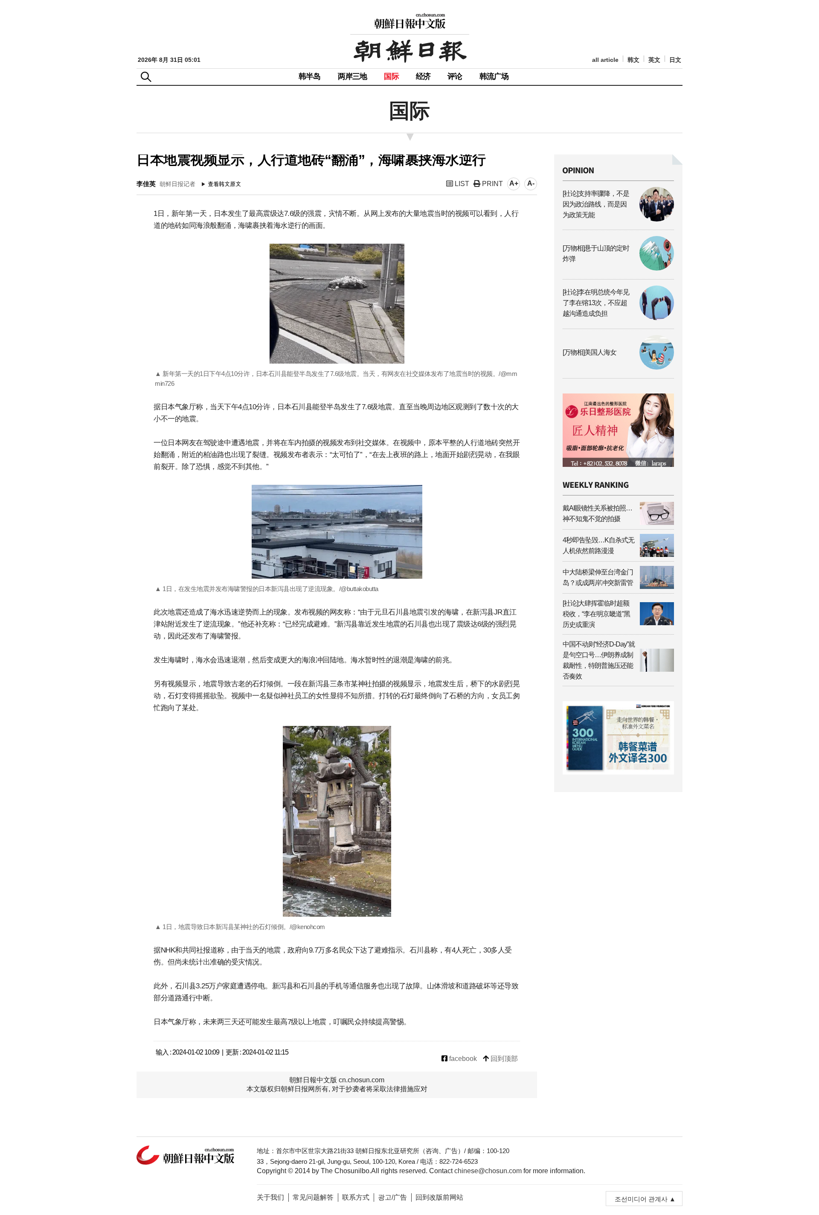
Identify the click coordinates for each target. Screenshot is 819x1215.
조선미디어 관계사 (641, 1199)
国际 (391, 76)
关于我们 (270, 1197)
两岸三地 (352, 76)
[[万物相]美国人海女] (618, 367)
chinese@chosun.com (488, 1170)
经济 (423, 76)
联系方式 (355, 1197)
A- (530, 183)
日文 (675, 60)
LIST (461, 183)
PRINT (491, 183)
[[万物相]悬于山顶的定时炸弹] (618, 268)
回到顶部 (503, 1058)
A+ (513, 183)
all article (605, 60)
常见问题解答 (313, 1197)
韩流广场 (494, 76)
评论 (454, 76)
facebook (462, 1058)
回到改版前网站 (439, 1197)
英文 (654, 60)
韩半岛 (310, 76)
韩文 (633, 60)
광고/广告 (392, 1197)
